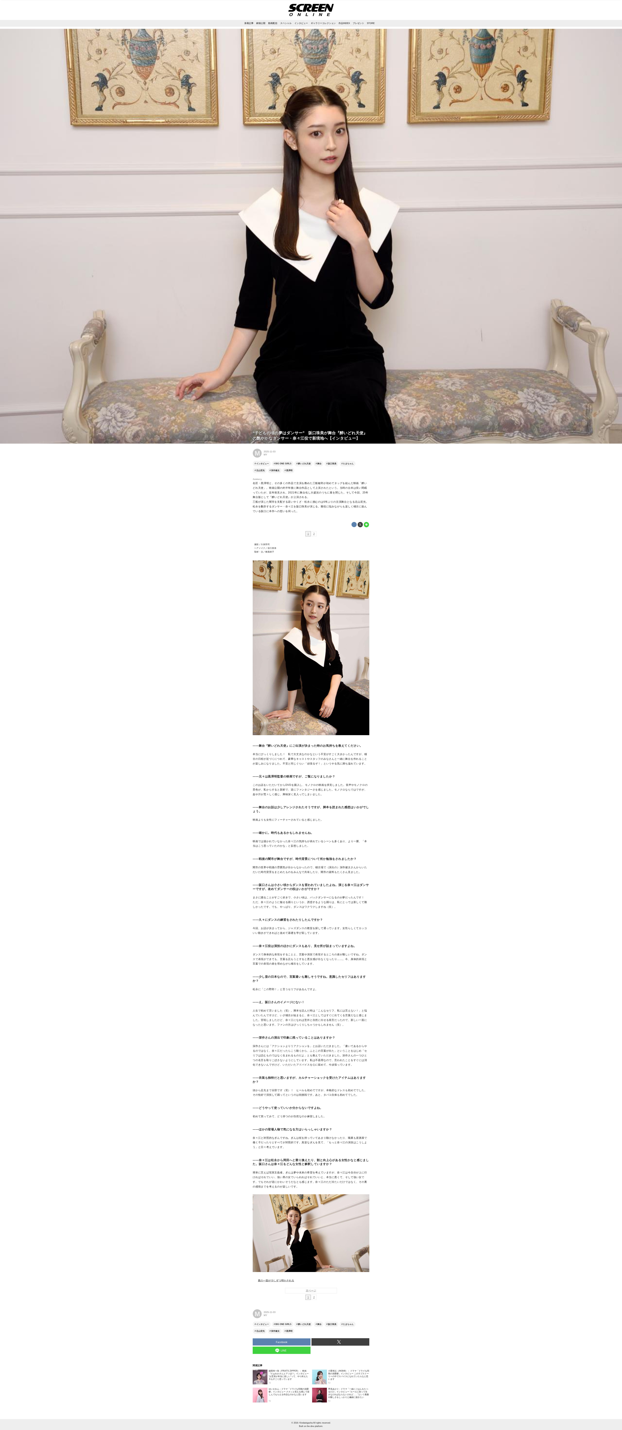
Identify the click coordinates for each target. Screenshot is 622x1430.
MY (265, 454)
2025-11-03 (270, 451)
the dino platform (315, 1426)
